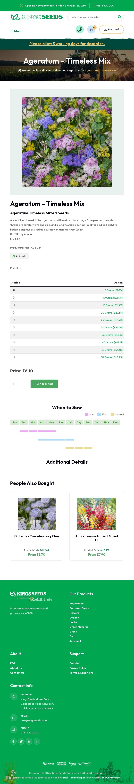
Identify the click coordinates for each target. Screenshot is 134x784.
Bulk (35, 70)
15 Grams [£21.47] (113, 305)
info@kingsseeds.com (34, 720)
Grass (73, 631)
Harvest (119, 414)
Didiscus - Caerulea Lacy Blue (36, 536)
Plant (104, 414)
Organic (74, 617)
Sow (91, 414)
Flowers (46, 70)
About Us (16, 668)
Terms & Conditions (81, 672)
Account (113, 29)
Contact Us (17, 672)
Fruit (72, 636)
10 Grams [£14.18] (113, 297)
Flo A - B (60, 70)
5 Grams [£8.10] (114, 290)
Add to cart (46, 383)
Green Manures (78, 626)
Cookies (74, 663)
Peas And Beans (79, 608)
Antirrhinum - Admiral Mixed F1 (96, 538)
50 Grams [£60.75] (112, 357)
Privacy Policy (77, 668)
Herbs (73, 622)
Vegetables (76, 603)
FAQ (13, 663)
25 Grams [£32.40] (112, 320)
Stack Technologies (73, 777)
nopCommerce (110, 777)
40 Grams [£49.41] (112, 342)
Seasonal (75, 641)
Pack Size (15, 268)
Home (26, 70)
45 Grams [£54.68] (112, 349)
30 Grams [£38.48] (112, 327)
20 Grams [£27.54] (112, 312)
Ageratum (74, 70)
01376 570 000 (105, 5)
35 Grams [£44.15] (112, 334)
